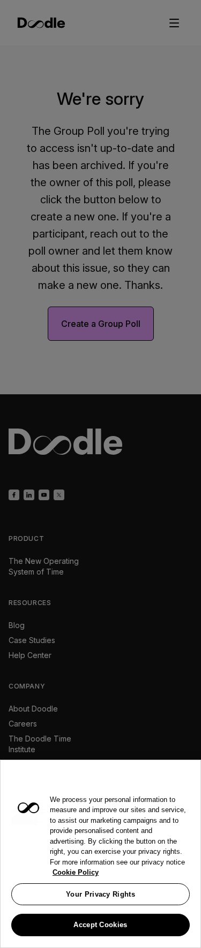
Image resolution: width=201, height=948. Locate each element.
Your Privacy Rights (100, 894)
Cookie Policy (76, 872)
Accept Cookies (100, 925)
